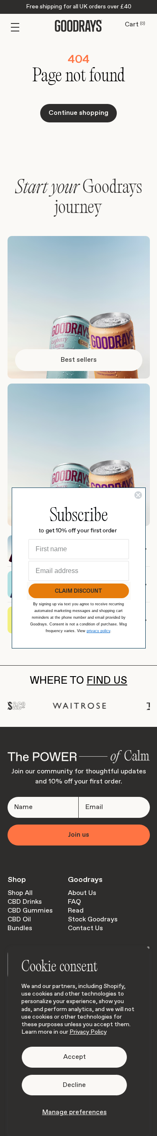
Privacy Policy (88, 1032)
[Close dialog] (138, 495)
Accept (74, 1057)
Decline (74, 1085)
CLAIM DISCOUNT (78, 591)
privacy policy (98, 631)
